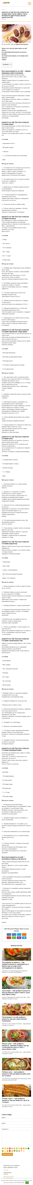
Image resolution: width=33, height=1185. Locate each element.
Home (3, 9)
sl (10, 1176)
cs (6, 1178)
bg (6, 1176)
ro (9, 1178)
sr (11, 1178)
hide (10, 64)
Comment (5, 1129)
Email (4, 1123)
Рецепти (4, 19)
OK (27, 1182)
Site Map (6, 1170)
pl (7, 1178)
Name (4, 1117)
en (4, 1176)
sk (9, 1176)
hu (12, 1176)
